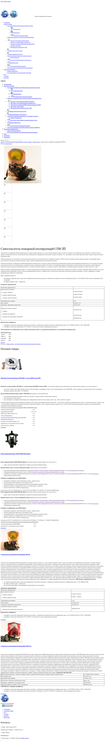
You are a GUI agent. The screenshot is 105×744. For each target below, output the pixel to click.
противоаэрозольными (33, 470)
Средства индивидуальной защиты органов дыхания (18, 142)
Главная (3, 142)
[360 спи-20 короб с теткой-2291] (8, 191)
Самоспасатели (36, 142)
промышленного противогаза (77, 470)
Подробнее (3, 427)
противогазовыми (43, 470)
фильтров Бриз (25, 487)
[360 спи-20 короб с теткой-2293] (8, 200)
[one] (23, 183)
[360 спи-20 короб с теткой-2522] (8, 217)
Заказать (3, 342)
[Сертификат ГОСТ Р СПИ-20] (8, 243)
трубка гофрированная (6, 415)
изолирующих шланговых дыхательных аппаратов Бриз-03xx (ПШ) (48, 472)
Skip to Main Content (6, 1)
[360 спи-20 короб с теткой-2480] (8, 209)
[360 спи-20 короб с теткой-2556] (8, 226)
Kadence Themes (25, 738)
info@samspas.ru (5, 3)
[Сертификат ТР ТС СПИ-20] (8, 235)
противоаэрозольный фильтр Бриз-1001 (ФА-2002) (13, 417)
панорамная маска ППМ (7, 411)
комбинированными (54, 470)
